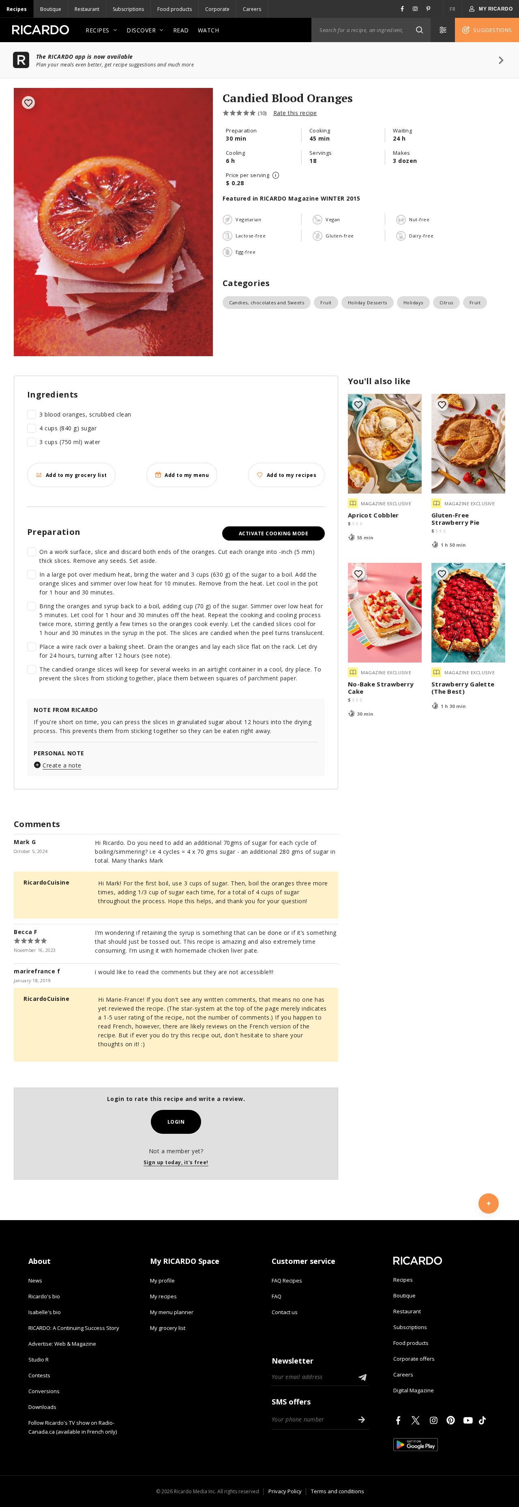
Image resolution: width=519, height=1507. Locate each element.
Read (181, 30)
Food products (174, 9)
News (35, 1280)
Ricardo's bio (44, 1296)
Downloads (42, 1407)
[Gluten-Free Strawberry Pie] (468, 444)
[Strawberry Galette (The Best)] (468, 613)
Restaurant (87, 9)
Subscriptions (128, 9)
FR (452, 9)
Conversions (44, 1391)
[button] (419, 30)
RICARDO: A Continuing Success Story (73, 1328)
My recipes (163, 1296)
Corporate (217, 9)
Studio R (38, 1359)
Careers (252, 9)
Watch (208, 30)
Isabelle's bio (44, 1312)
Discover (141, 30)
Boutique (50, 9)
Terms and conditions (337, 1491)
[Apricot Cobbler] (385, 444)
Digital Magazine (413, 1390)
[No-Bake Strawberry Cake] (385, 613)
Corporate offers (414, 1358)
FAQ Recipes (287, 1280)
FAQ (276, 1296)
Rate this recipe (295, 113)
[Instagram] (435, 1420)
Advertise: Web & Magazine (62, 1343)
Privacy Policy (285, 1491)
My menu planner (171, 1312)
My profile (162, 1280)
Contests (39, 1375)
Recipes (16, 9)
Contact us (285, 1312)
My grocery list (167, 1328)
